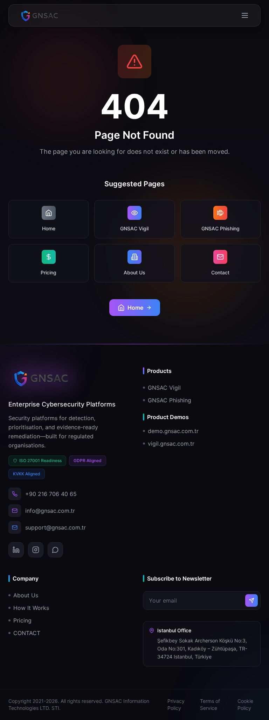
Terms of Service (210, 704)
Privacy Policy (176, 704)
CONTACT (26, 632)
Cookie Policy (245, 704)
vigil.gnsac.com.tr (171, 443)
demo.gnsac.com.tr (173, 430)
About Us (25, 595)
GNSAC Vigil (164, 387)
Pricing (22, 620)
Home (135, 307)
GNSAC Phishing (169, 400)
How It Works (31, 607)
